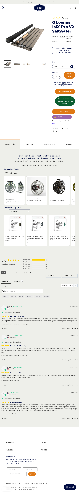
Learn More (52, 2)
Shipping (62, 36)
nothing (38, 296)
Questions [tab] (17, 281)
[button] (73, 328)
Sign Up (32, 474)
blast (21, 296)
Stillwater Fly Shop (39, 7)
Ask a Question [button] (54, 276)
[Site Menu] (3, 7)
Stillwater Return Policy (39, 483)
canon (5, 296)
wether (28, 296)
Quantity (55, 72)
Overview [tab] (30, 144)
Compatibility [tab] (10, 144)
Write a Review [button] (71, 276)
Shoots (13, 296)
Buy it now (64, 111)
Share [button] (5, 328)
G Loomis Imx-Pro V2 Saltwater (10, 324)
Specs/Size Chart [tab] (49, 144)
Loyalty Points (69, 38)
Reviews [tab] (69, 144)
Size (53, 62)
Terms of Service (23, 483)
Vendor (6, 172)
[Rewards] (70, 487)
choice (46, 296)
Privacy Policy (11, 483)
